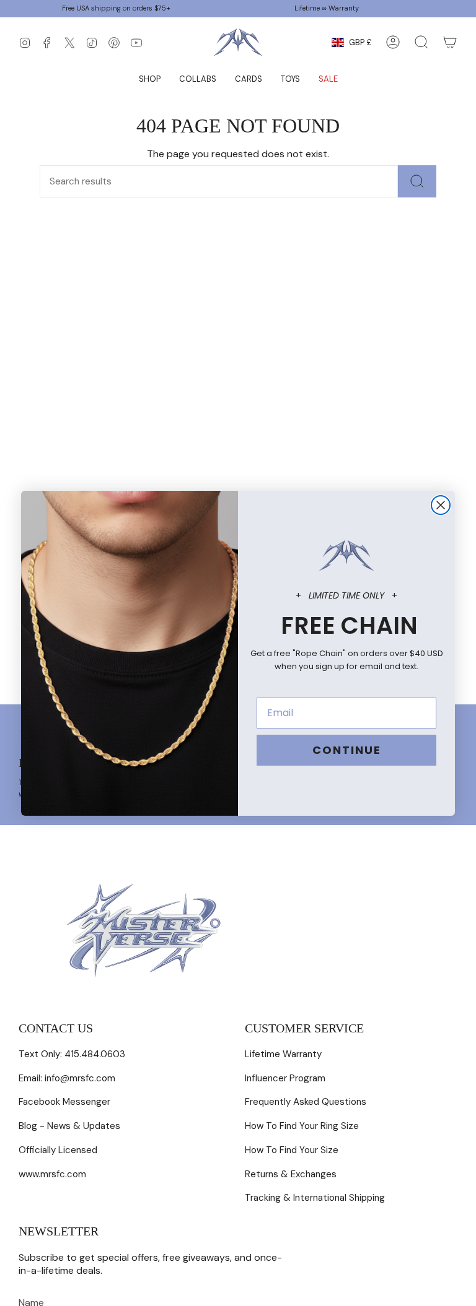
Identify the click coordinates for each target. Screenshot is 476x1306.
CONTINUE (346, 750)
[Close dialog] (440, 505)
